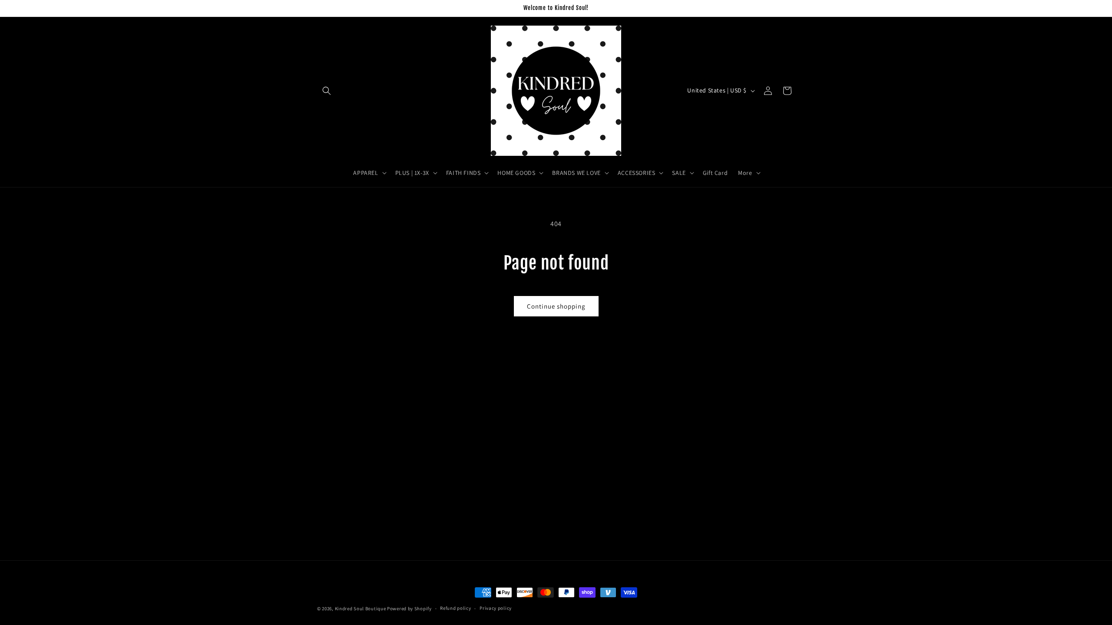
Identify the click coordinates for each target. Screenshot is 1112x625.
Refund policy (455, 608)
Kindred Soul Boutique (361, 608)
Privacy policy (496, 608)
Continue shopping (556, 306)
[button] (326, 90)
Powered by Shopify (409, 608)
